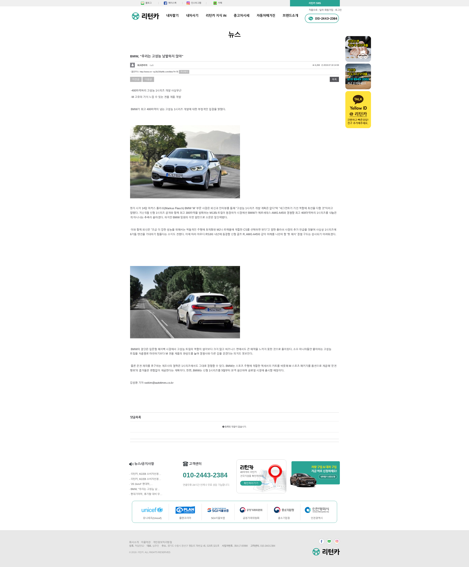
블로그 (329, 541)
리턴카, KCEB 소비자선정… (146, 473)
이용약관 (146, 542)
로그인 (338, 10)
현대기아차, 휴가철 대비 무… (146, 494)
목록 (334, 79)
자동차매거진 (266, 15)
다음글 (148, 79)
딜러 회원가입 (326, 10)
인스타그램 (337, 541)
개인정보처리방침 (162, 542)
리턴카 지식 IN (216, 15)
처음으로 (313, 10)
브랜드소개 (290, 15)
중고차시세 (241, 15)
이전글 (135, 79)
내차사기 (192, 15)
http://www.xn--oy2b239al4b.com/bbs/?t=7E (159, 72)
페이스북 (321, 541)
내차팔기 (172, 15)
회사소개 (134, 542)
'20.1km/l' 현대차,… (142, 483)
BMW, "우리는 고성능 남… (145, 489)
